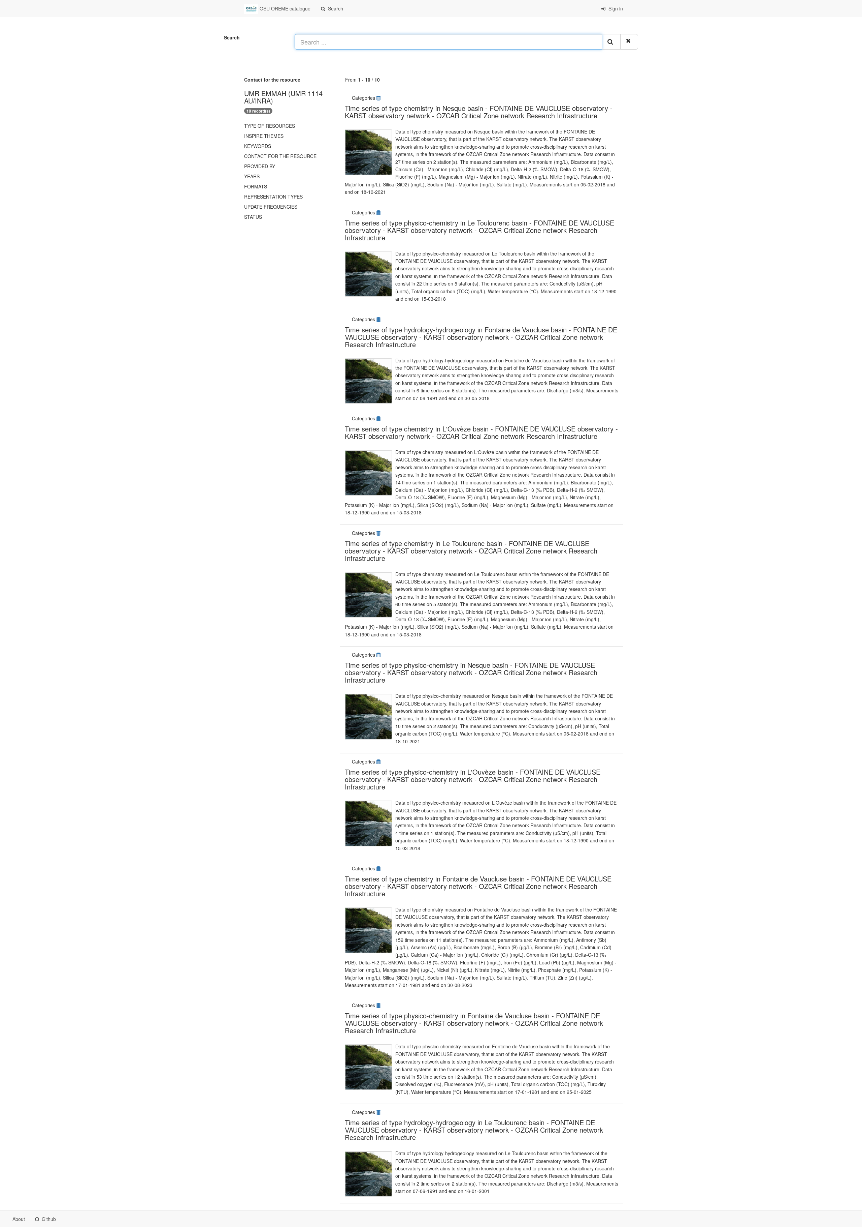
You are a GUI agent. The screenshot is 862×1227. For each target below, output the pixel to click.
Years (252, 176)
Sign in (615, 8)
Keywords (257, 146)
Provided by (259, 166)
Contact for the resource (280, 156)
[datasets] (379, 97)
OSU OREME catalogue (284, 8)
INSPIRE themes (264, 135)
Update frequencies (270, 206)
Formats (255, 186)
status (253, 216)
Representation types (273, 196)
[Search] (611, 42)
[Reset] (629, 42)
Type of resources (269, 125)
